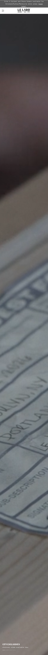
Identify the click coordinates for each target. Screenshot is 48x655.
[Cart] (43, 11)
